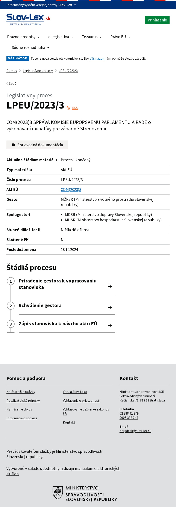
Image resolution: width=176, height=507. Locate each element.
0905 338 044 (129, 417)
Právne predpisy (21, 36)
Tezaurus (89, 36)
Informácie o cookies (21, 418)
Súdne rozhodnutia (28, 47)
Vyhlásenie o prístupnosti (81, 400)
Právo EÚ (118, 36)
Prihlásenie (157, 20)
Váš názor (97, 58)
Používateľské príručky (23, 400)
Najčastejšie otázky (20, 391)
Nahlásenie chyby (19, 409)
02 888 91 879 (129, 413)
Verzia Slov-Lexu (75, 391)
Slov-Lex (65, 5)
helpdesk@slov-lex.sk (135, 431)
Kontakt (69, 422)
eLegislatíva (58, 36)
